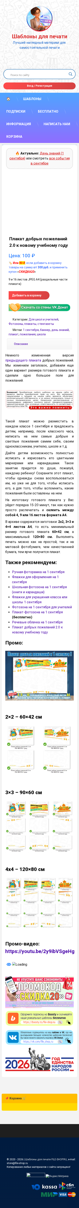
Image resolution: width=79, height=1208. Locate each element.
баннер (45, 330)
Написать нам (57, 124)
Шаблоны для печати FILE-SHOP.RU (46, 1159)
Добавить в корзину (26, 295)
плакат (14, 334)
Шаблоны (32, 99)
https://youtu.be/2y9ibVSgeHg (40, 951)
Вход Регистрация (39, 85)
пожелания (28, 334)
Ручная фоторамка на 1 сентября (38, 572)
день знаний (60, 330)
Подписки (15, 111)
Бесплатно (48, 111)
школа (41, 334)
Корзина (14, 137)
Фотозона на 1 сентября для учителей (42, 607)
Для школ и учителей (43, 319)
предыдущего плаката (23, 360)
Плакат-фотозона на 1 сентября (37, 612)
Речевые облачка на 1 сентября (37, 622)
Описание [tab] (21, 344)
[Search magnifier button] (71, 74)
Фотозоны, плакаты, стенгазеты (31, 323)
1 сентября (31, 330)
